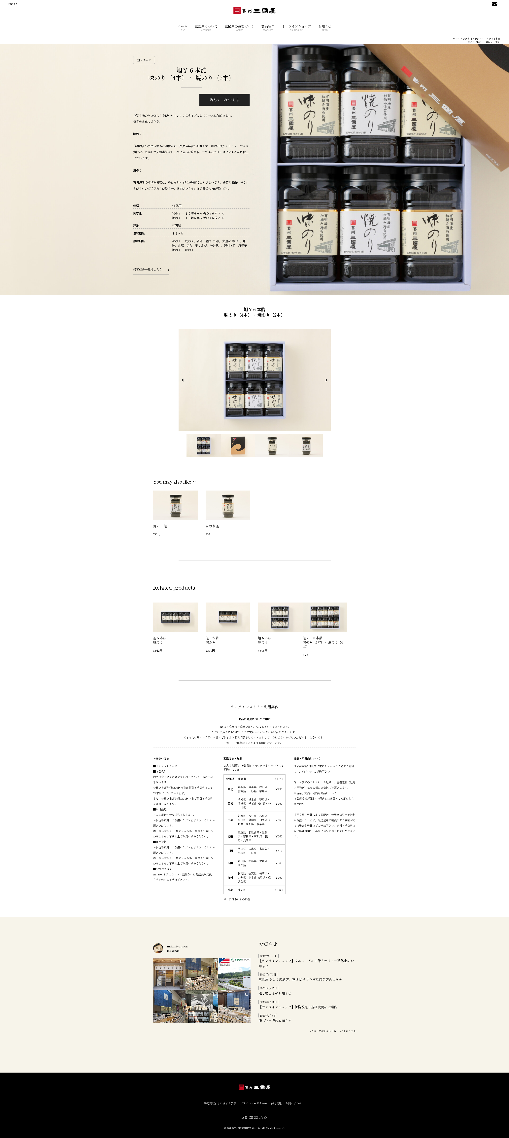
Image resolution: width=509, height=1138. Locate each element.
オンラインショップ (296, 27)
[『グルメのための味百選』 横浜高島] (234, 1006)
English (12, 4)
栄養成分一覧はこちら (148, 269)
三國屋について (206, 27)
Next (327, 380)
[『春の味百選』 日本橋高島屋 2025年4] (169, 1006)
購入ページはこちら (224, 99)
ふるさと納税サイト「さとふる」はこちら (332, 1031)
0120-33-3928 (255, 1117)
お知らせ (324, 27)
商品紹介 (267, 27)
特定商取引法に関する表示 (220, 1103)
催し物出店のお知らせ (274, 993)
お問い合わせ (294, 1103)
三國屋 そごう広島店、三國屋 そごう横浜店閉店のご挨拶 (300, 979)
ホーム (182, 27)
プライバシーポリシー (253, 1103)
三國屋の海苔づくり (239, 27)
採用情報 (276, 1103)
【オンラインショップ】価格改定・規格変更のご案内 (297, 1006)
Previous (183, 380)
